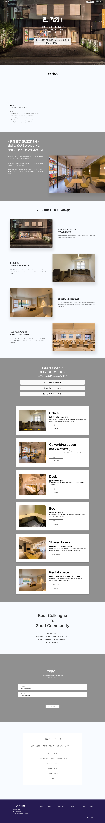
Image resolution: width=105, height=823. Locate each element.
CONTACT (92, 806)
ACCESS (83, 806)
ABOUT (41, 806)
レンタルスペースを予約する (103, 18)
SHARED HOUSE (73, 806)
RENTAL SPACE (61, 806)
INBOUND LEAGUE (7, 1)
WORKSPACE (50, 806)
